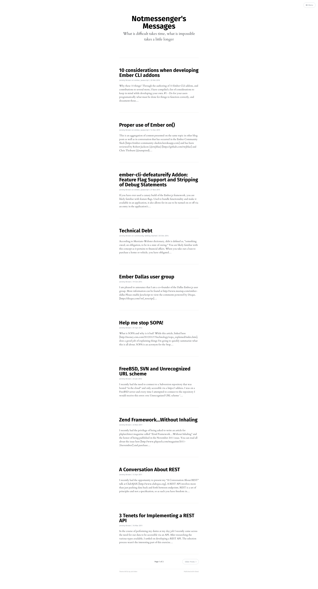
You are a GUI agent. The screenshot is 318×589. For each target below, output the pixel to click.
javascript (145, 80)
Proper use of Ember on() (147, 125)
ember (137, 80)
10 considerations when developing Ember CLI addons (159, 72)
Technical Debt (135, 231)
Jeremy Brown (125, 80)
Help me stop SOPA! (141, 323)
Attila (126, 571)
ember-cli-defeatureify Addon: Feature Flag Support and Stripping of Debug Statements (158, 180)
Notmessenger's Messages (159, 22)
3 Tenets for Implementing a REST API (156, 518)
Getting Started (151, 236)
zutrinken (134, 571)
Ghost (197, 571)
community (139, 236)
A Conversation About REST (149, 470)
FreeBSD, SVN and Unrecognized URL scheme (154, 371)
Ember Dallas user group (146, 277)
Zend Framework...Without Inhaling (158, 420)
